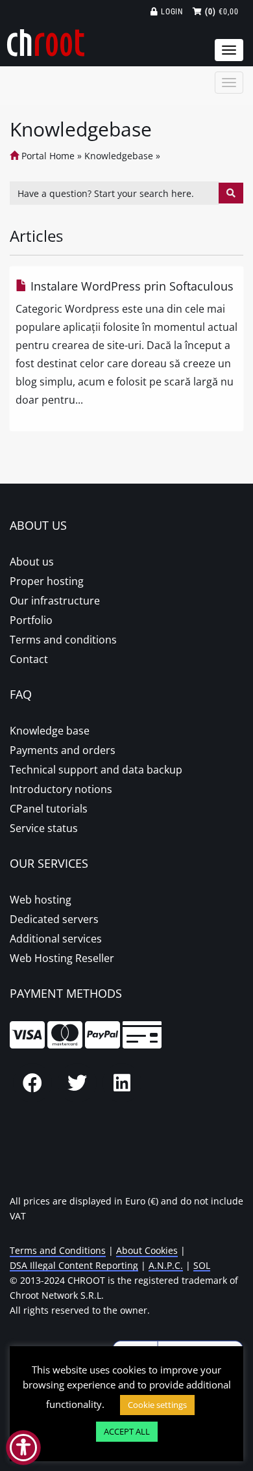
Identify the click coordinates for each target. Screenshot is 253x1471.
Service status (44, 828)
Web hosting (40, 899)
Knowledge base (50, 730)
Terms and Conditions (58, 1250)
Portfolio (31, 620)
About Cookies (147, 1250)
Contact (29, 659)
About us (32, 561)
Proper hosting (47, 581)
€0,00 (222, 11)
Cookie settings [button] (157, 1405)
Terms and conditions (63, 639)
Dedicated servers (54, 919)
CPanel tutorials (49, 808)
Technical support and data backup (96, 769)
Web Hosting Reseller (62, 958)
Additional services (56, 938)
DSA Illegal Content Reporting (74, 1265)
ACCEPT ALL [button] (127, 1431)
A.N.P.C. (166, 1265)
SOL (201, 1265)
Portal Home (47, 156)
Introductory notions (61, 789)
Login (171, 11)
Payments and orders (62, 750)
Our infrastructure (55, 600)
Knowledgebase (118, 156)
